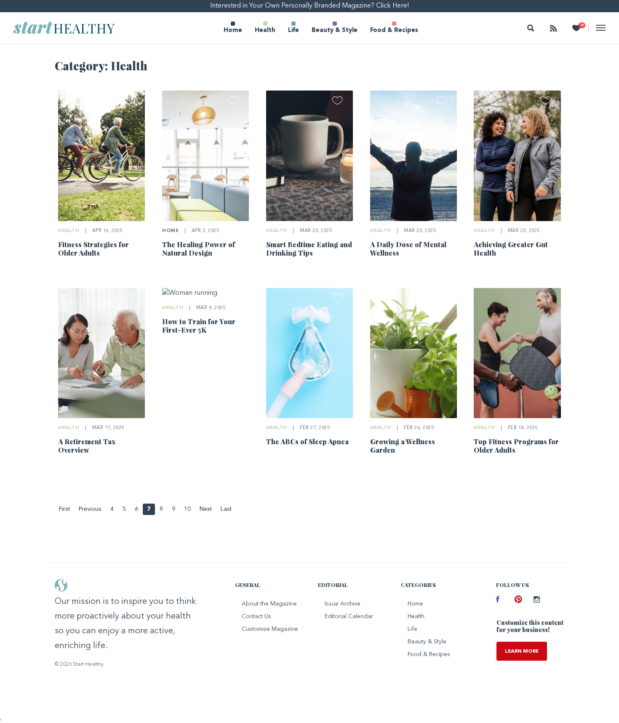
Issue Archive (342, 604)
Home (233, 30)
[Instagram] (536, 600)
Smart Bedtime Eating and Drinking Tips (309, 248)
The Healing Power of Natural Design (198, 248)
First (64, 509)
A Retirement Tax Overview (86, 445)
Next (206, 509)
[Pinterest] (517, 600)
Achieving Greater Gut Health (511, 248)
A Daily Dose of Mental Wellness (408, 248)
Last (226, 509)
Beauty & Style (335, 30)
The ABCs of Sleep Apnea (307, 441)
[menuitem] (232, 28)
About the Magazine (269, 604)
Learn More (522, 651)
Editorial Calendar (349, 616)
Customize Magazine (270, 629)
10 (187, 509)
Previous (90, 509)
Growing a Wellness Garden (402, 445)
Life (293, 30)
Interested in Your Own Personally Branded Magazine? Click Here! (309, 6)
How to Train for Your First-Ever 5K (198, 325)
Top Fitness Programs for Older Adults (516, 445)
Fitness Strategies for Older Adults (93, 248)
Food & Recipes (394, 30)
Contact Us (256, 616)
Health (265, 30)
